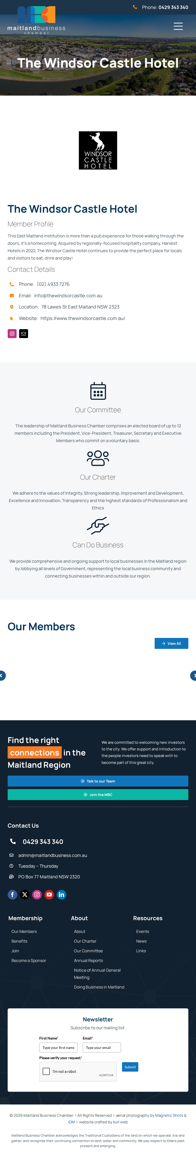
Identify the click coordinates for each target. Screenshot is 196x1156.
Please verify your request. (60, 1058)
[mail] (23, 333)
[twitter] (25, 895)
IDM (71, 1122)
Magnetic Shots (169, 1115)
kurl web (120, 1122)
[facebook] (12, 895)
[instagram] (12, 333)
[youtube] (49, 895)
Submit (130, 1067)
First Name (48, 1038)
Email (88, 1038)
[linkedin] (61, 895)
